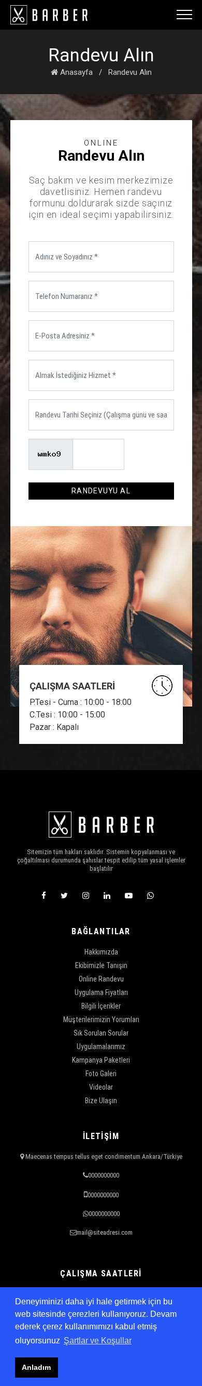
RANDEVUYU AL (100, 491)
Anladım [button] (36, 1367)
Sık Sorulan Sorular (101, 1033)
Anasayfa (75, 72)
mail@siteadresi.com (105, 1232)
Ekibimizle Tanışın (101, 965)
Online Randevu (101, 979)
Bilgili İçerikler (101, 1006)
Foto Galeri (101, 1073)
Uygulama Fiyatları (101, 992)
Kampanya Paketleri (101, 1060)
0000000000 (103, 1175)
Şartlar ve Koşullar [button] (98, 1340)
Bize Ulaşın (101, 1100)
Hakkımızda (101, 952)
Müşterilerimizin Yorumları (101, 1019)
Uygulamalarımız (101, 1046)
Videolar (101, 1087)
